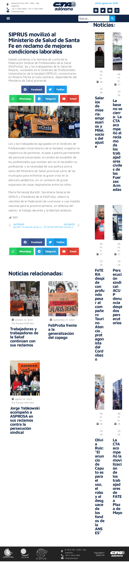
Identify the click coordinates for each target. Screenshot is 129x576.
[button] (8, 18)
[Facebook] (95, 10)
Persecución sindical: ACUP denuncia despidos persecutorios (117, 296)
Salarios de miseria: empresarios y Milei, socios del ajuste (99, 122)
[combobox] (93, 18)
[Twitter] (102, 10)
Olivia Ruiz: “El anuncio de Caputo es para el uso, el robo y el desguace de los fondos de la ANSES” (99, 486)
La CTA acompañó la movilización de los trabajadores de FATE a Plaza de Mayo (117, 476)
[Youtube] (109, 10)
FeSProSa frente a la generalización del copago (62, 331)
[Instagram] (116, 10)
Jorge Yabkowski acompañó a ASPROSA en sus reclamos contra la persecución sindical (25, 420)
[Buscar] (112, 18)
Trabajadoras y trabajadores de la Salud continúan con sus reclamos (24, 336)
